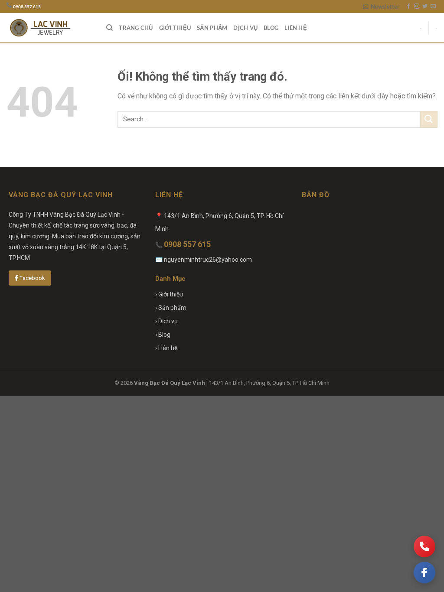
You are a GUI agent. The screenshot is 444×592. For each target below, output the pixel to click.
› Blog (162, 334)
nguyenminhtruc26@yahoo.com (208, 259)
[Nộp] (428, 119)
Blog (271, 27)
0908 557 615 (27, 6)
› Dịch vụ (166, 321)
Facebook (31, 278)
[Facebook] (424, 572)
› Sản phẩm (170, 307)
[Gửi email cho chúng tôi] (433, 6)
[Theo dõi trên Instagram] (416, 6)
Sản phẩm (212, 27)
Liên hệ (295, 27)
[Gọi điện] (424, 546)
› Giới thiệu (169, 294)
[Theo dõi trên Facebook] (408, 6)
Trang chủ (136, 27)
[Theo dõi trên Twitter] (425, 6)
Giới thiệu (175, 27)
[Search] (109, 28)
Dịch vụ (245, 27)
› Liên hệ (166, 348)
